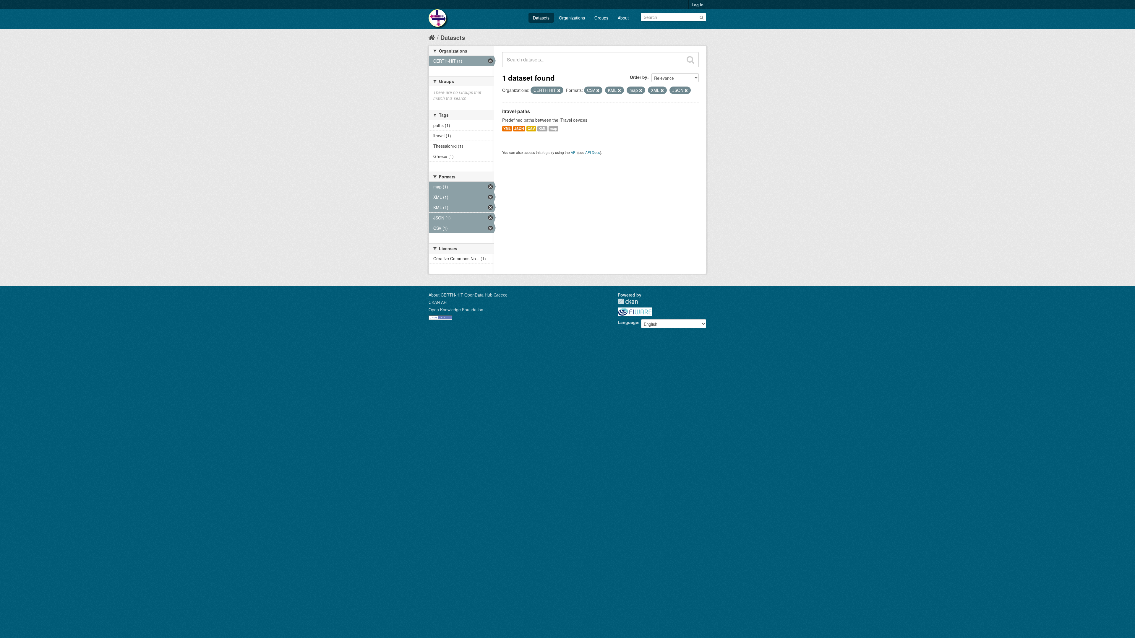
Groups (601, 18)
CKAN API (438, 302)
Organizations (572, 18)
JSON (519, 128)
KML (542, 128)
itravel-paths (516, 111)
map (553, 128)
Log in (697, 4)
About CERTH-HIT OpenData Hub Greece (468, 295)
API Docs (592, 152)
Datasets (541, 18)
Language (628, 322)
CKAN (628, 301)
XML (507, 128)
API (573, 152)
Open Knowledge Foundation (456, 310)
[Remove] (558, 90)
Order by (638, 77)
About (623, 18)
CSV (531, 128)
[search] (690, 59)
